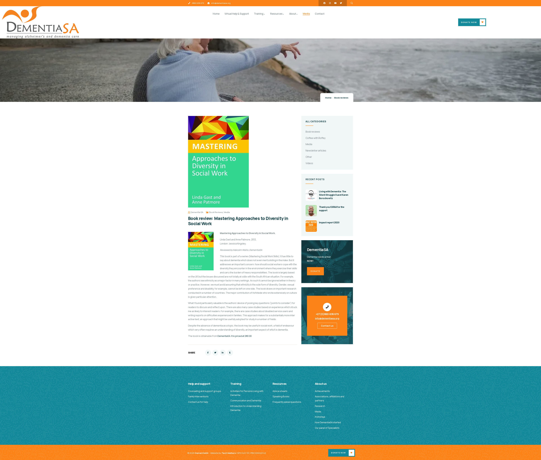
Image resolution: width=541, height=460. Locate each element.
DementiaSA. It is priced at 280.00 (235, 336)
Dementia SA (197, 212)
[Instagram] (330, 3)
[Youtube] (335, 3)
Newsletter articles (316, 150)
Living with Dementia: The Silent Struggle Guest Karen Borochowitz (333, 195)
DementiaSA (201, 453)
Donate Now (469, 22)
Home (328, 97)
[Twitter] (341, 3)
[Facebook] (324, 3)
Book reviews (341, 97)
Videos (309, 163)
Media (227, 212)
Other (309, 156)
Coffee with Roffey (316, 138)
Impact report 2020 (329, 222)
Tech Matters (229, 453)
